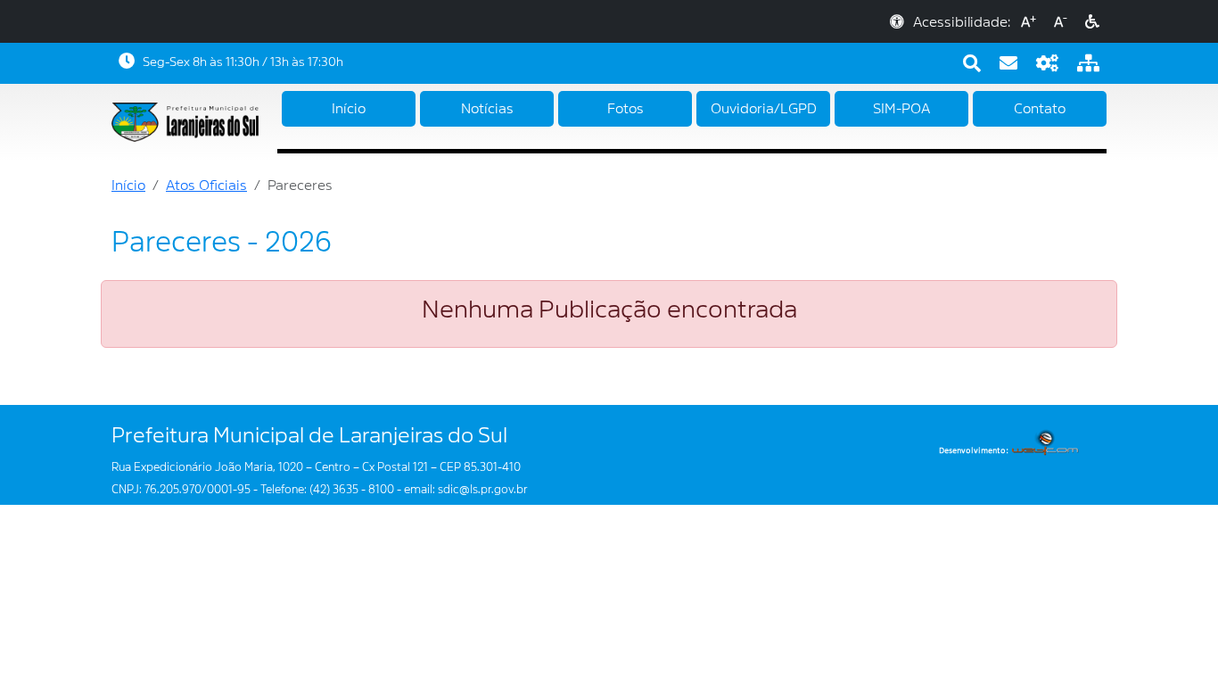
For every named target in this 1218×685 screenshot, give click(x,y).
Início (349, 109)
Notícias (487, 109)
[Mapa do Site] (1088, 63)
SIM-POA (901, 109)
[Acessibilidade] (1092, 22)
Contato (1040, 109)
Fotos (625, 109)
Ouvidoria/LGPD (764, 109)
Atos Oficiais (206, 185)
